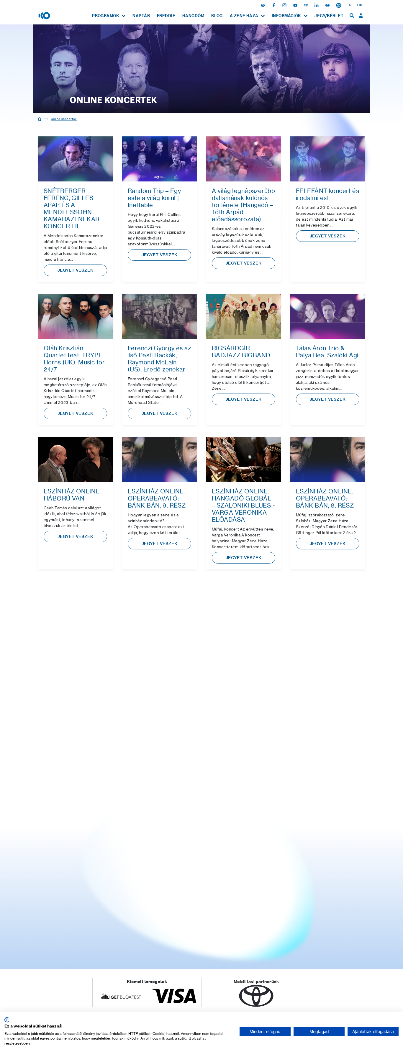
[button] (263, 5)
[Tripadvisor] (328, 5)
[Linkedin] (317, 5)
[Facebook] (274, 5)
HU (359, 5)
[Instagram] (285, 5)
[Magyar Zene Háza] (44, 15)
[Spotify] (306, 5)
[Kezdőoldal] (40, 118)
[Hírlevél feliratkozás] (338, 5)
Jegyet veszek (76, 270)
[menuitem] (108, 15)
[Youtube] (296, 5)
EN (349, 5)
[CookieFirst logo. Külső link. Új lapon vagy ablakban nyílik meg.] (6, 1019)
